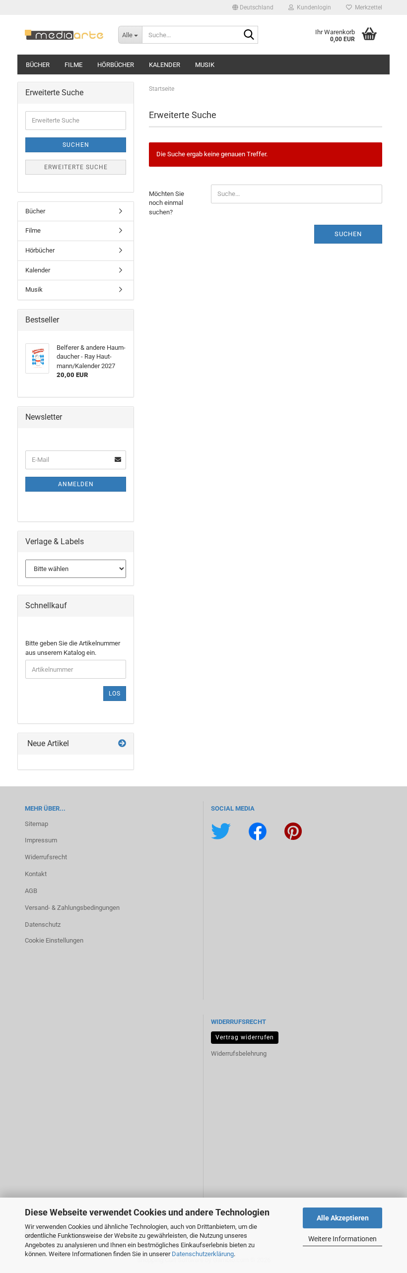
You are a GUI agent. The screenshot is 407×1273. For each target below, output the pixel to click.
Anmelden (76, 484)
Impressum (41, 840)
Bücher (38, 64)
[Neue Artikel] (122, 744)
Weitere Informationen (342, 1239)
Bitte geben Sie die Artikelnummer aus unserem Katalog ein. (72, 647)
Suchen (348, 234)
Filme (73, 64)
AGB (31, 890)
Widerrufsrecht (46, 857)
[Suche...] (248, 35)
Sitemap (36, 823)
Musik (204, 64)
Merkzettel (367, 7)
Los (115, 693)
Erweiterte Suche (76, 167)
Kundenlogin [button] (312, 7)
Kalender (164, 64)
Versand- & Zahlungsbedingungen (72, 907)
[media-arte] (64, 35)
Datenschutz (43, 924)
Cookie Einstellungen (54, 940)
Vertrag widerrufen (244, 1037)
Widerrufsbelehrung (239, 1053)
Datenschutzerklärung (203, 1254)
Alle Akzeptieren (343, 1218)
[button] (253, 7)
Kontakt (36, 874)
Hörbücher (115, 64)
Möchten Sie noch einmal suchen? (166, 203)
